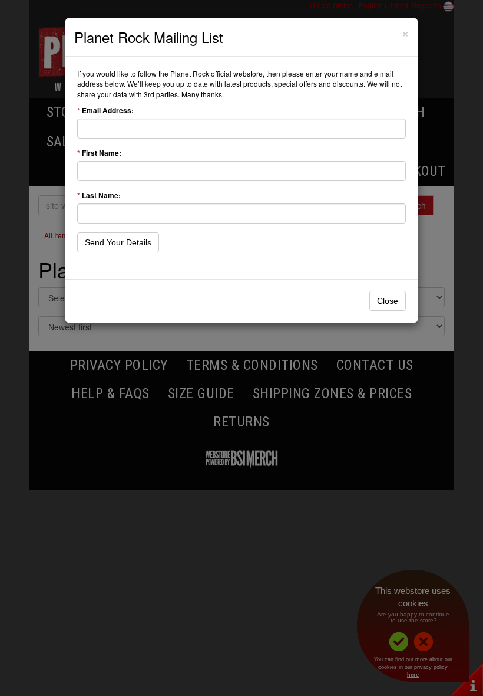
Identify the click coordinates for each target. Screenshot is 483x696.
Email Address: (105, 111)
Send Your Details (118, 242)
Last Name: (99, 196)
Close (387, 301)
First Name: (99, 153)
